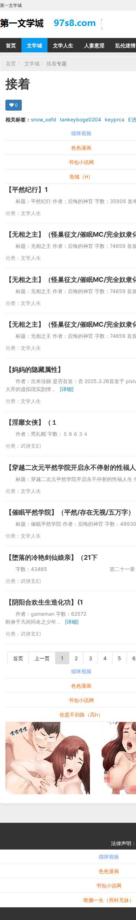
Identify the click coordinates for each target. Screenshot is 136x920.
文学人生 (63, 45)
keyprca (114, 119)
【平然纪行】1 (26, 189)
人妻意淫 (94, 45)
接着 (51, 63)
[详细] (67, 389)
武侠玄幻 (31, 446)
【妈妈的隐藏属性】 (34, 369)
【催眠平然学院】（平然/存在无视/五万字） (70, 512)
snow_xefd (43, 119)
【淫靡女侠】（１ (31, 422)
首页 (11, 45)
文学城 (34, 45)
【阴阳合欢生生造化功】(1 (44, 602)
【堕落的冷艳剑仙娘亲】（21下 (51, 557)
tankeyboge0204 (80, 119)
